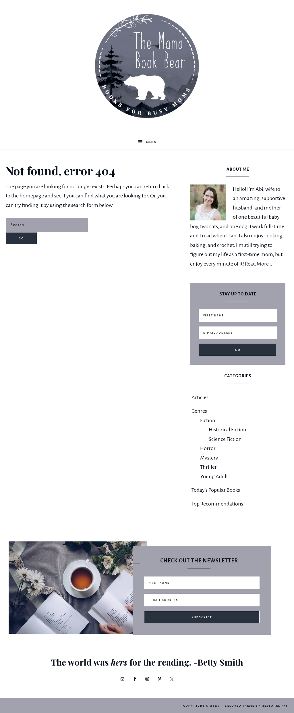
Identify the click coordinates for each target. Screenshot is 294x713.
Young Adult (214, 476)
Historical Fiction (227, 430)
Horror (208, 448)
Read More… (258, 264)
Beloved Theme (239, 705)
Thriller (208, 467)
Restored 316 (275, 705)
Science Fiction (225, 439)
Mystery (209, 458)
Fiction (207, 420)
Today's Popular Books (216, 490)
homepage (32, 196)
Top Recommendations (217, 504)
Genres (199, 411)
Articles (200, 397)
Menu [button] (151, 141)
